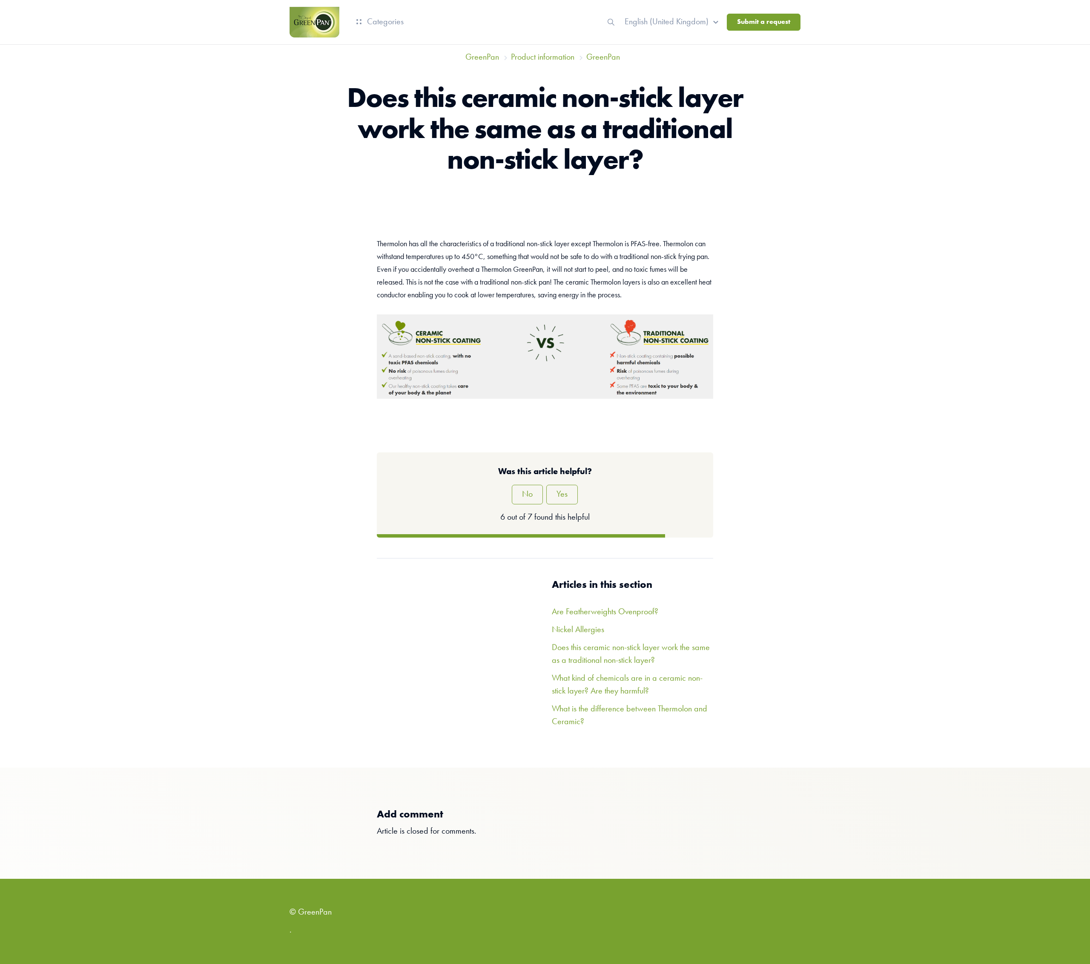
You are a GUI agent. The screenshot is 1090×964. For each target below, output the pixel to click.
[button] (673, 22)
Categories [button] (384, 22)
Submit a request (763, 22)
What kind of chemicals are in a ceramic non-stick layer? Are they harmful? (627, 685)
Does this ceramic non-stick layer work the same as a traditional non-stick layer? (631, 654)
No (527, 494)
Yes (562, 494)
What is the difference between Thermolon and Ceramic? (629, 715)
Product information (542, 57)
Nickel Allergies (578, 630)
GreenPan (482, 57)
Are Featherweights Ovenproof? (605, 612)
